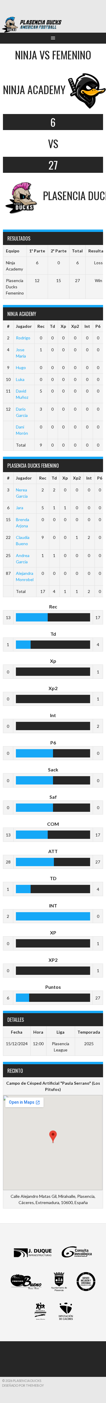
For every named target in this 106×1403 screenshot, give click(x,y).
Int (87, 326)
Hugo (21, 367)
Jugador (24, 326)
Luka (20, 379)
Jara (19, 507)
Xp (63, 326)
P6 (97, 326)
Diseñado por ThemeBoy (23, 1385)
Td (52, 326)
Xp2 (75, 326)
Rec (40, 326)
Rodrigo (23, 337)
